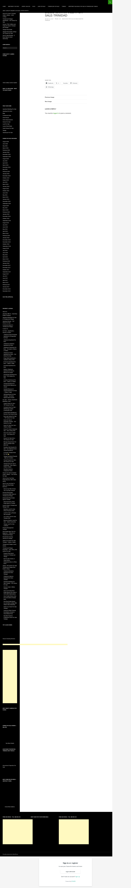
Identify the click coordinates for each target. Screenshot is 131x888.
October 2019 (6, 218)
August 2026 (6, 141)
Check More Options (10, 806)
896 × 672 (58, 19)
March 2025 (5, 165)
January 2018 (6, 263)
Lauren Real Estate (7, 126)
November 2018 (7, 242)
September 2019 (7, 220)
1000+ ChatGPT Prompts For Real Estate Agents (16, 10)
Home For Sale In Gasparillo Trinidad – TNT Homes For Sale (10, 421)
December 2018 (7, 239)
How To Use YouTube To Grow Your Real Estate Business (9, 485)
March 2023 (5, 184)
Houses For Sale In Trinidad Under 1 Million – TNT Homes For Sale (10, 474)
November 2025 (7, 154)
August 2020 (6, 205)
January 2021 (6, 199)
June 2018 (5, 252)
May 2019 (5, 229)
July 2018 (5, 250)
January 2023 (6, 186)
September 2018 (7, 246)
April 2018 (5, 257)
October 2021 (6, 190)
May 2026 (5, 146)
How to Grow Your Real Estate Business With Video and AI (9, 480)
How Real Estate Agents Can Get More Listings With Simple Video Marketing (10, 603)
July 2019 (5, 225)
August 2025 (6, 158)
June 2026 (5, 143)
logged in (56, 113)
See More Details (10, 743)
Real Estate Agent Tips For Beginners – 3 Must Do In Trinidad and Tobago (9, 533)
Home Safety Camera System (10, 82)
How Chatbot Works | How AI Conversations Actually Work (10, 597)
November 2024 (7, 167)
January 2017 (6, 286)
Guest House (6, 117)
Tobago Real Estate (7, 29)
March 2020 (5, 210)
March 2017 (5, 282)
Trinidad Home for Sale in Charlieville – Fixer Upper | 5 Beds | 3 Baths (10, 465)
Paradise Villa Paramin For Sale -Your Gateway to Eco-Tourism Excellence (10, 449)
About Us (5, 311)
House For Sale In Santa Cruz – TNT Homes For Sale (9, 434)
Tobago (64, 6)
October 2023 (6, 178)
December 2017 (7, 265)
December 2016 (7, 289)
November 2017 (7, 267)
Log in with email (70, 871)
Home (4, 6)
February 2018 (6, 261)
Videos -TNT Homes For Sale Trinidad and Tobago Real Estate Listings (10, 567)
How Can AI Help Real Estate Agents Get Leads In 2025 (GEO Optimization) (10, 592)
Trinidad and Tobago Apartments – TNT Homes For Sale (10, 20)
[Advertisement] (35, 644)
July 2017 (5, 276)
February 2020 (6, 212)
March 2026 (5, 148)
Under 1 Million (26, 6)
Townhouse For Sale (53, 6)
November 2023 (7, 175)
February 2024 (6, 171)
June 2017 (5, 278)
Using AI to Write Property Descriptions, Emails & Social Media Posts (10, 612)
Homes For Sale (7, 122)
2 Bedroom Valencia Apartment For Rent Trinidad (8, 578)
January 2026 (6, 152)
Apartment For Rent (13, 6)
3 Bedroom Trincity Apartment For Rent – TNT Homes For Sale (10, 354)
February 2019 (6, 235)
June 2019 (5, 227)
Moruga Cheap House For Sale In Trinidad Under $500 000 (10, 443)
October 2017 (6, 269)
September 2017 (7, 271)
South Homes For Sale (8, 128)
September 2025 (7, 156)
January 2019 (6, 237)
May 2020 (5, 207)
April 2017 (5, 280)
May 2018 (5, 254)
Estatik (73, 881)
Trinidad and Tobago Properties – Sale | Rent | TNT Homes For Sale (10, 549)
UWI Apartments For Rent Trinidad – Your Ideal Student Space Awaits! (10, 396)
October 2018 (6, 244)
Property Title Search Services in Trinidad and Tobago (9, 555)
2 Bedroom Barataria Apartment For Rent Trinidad (9, 572)
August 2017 (6, 274)
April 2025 (5, 163)
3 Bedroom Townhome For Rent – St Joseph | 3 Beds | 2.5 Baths (10, 349)
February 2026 (6, 150)
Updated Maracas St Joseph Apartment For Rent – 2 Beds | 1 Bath (10, 390)
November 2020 (7, 201)
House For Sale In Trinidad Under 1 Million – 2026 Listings (9, 15)
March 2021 (5, 197)
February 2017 (6, 284)
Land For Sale (41, 6)
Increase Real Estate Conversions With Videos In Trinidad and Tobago (9, 494)
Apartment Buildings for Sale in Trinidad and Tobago (83, 6)
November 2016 (7, 291)
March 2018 (5, 259)
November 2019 (7, 216)
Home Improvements (8, 119)
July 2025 (5, 161)
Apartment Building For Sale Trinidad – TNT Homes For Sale (10, 583)
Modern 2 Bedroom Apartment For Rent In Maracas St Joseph (9, 371)
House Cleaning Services (9, 638)
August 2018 (6, 248)
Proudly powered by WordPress (10, 854)
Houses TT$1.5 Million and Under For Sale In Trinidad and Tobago (9, 26)
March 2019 (5, 233)
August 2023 (6, 180)
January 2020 (6, 214)
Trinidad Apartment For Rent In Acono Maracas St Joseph (10, 385)
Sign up (77, 876)
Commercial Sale (7, 115)
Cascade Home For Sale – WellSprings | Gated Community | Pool (10, 409)
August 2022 (6, 188)
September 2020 (7, 203)
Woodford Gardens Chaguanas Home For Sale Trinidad (10, 617)
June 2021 (5, 193)
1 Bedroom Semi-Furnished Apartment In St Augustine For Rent (10, 336)
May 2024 (5, 169)
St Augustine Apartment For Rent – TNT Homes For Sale (10, 376)
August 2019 (6, 222)
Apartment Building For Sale (9, 109)
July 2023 (5, 182)
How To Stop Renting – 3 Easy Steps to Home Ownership (9, 37)
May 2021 (5, 195)
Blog (34, 6)
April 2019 (5, 231)
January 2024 (6, 173)
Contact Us (5, 328)
